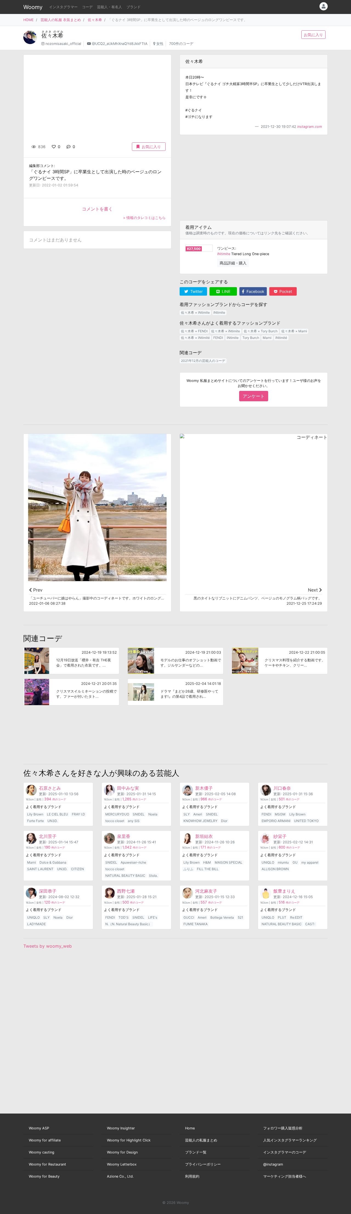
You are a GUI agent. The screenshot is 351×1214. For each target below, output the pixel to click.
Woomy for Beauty (44, 1176)
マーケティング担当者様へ (284, 1176)
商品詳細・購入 (233, 263)
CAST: (310, 924)
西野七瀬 (126, 891)
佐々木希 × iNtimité (195, 338)
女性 (159, 44)
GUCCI (188, 917)
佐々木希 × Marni (294, 331)
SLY (186, 814)
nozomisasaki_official (63, 44)
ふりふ (188, 869)
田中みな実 (128, 788)
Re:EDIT (296, 917)
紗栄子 (280, 836)
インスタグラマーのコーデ (284, 1152)
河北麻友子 (206, 891)
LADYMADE (36, 924)
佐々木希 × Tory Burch (261, 331)
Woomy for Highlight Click (129, 1140)
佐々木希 (95, 20)
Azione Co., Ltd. (120, 1176)
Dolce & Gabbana (52, 862)
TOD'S (123, 917)
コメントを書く (97, 209)
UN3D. (52, 821)
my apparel (309, 862)
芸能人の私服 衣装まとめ (61, 20)
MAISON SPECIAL (228, 862)
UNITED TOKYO (306, 821)
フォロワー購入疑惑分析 (282, 1128)
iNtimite (223, 254)
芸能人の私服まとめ (201, 1140)
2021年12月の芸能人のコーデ (203, 361)
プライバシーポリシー (203, 1164)
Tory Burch (250, 338)
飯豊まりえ (284, 891)
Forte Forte (35, 821)
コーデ (87, 7)
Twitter (196, 291)
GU (295, 862)
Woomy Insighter (121, 1128)
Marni (267, 338)
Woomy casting (41, 1152)
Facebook (254, 291)
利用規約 (192, 1176)
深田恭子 (47, 891)
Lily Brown (35, 814)
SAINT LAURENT (40, 869)
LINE (225, 291)
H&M (207, 862)
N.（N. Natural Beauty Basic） (128, 924)
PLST (282, 917)
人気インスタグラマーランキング (290, 1140)
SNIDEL (139, 814)
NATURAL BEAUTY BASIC (125, 875)
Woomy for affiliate (45, 1140)
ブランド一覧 (195, 1152)
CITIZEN (77, 869)
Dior (224, 821)
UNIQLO (268, 862)
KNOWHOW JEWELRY (200, 821)
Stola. (153, 875)
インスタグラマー (63, 7)
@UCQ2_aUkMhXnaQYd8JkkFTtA (120, 44)
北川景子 (47, 836)
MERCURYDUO (117, 814)
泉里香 (123, 836)
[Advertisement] (254, 177)
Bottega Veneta (222, 917)
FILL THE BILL (208, 869)
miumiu (283, 862)
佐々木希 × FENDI (194, 331)
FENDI (218, 338)
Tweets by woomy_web (47, 946)
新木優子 (204, 788)
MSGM (280, 814)
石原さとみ (50, 788)
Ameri (197, 814)
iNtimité (281, 338)
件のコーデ (55, 799)
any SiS (134, 821)
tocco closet (114, 821)
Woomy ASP (39, 1128)
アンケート (254, 396)
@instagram (273, 1164)
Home (190, 1128)
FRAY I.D (78, 814)
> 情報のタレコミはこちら (144, 218)
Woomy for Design (122, 1152)
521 (240, 917)
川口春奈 (282, 788)
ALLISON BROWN (275, 869)
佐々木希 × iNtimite (195, 312)
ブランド (133, 7)
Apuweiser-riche (133, 862)
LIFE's (152, 917)
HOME (28, 20)
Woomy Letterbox (122, 1164)
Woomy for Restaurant (47, 1164)
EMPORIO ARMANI (276, 821)
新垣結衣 (204, 836)
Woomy (33, 7)
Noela (152, 814)
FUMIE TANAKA (195, 924)
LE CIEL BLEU (57, 814)
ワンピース (226, 248)
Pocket (285, 291)
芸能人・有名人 (109, 7)
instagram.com (309, 127)
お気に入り (313, 34)
